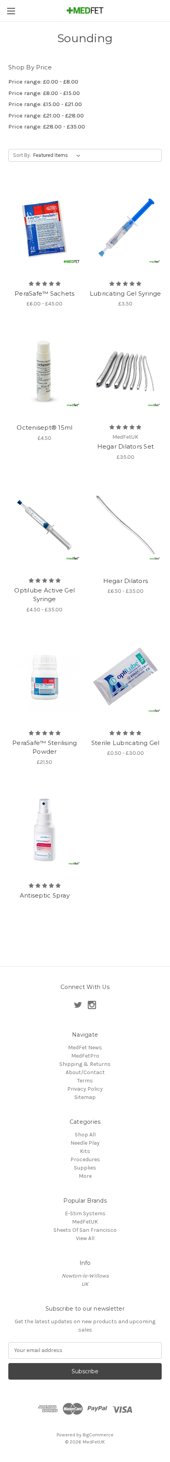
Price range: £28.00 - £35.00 (46, 126)
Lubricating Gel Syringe (125, 293)
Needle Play (85, 1143)
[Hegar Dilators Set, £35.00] (126, 372)
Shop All (85, 1134)
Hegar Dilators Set (125, 446)
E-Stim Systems (85, 1213)
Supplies (85, 1167)
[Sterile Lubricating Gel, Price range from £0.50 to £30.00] (126, 677)
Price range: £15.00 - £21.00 (45, 104)
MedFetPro (85, 1055)
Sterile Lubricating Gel (125, 743)
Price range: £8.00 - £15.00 (44, 93)
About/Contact (85, 1072)
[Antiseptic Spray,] (44, 830)
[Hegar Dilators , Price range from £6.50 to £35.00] (126, 525)
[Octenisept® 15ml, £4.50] (44, 372)
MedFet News (85, 1047)
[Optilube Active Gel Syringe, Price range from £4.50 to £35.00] (44, 525)
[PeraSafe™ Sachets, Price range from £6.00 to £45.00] (44, 228)
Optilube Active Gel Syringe (44, 595)
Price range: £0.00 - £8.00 (43, 81)
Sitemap (85, 1097)
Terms (85, 1080)
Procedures (85, 1159)
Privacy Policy (85, 1089)
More (85, 1176)
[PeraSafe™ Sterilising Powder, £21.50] (44, 677)
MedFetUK (85, 1221)
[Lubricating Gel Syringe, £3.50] (126, 228)
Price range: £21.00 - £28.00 (46, 115)
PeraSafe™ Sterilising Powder (44, 747)
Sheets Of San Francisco (85, 1230)
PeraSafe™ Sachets (44, 293)
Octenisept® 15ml (44, 427)
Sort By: (22, 155)
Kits (85, 1151)
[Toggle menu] (11, 11)
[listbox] (58, 155)
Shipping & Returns (85, 1064)
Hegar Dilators (125, 581)
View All (85, 1238)
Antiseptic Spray (45, 895)
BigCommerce (98, 1435)
